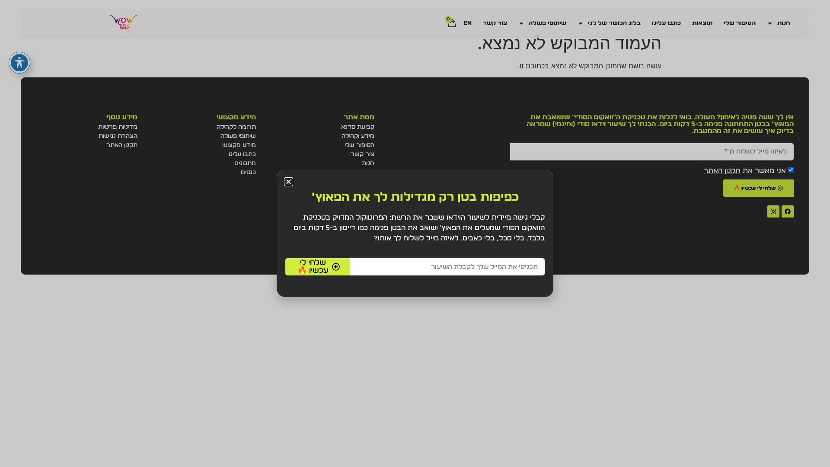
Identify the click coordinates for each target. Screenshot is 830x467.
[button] (288, 182)
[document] (415, 233)
